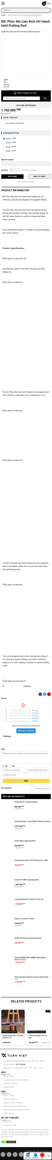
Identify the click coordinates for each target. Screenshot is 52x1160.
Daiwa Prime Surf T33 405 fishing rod (13, 1036)
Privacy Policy (9, 1076)
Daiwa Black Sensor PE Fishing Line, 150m (31, 860)
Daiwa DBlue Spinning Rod (25, 841)
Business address (11, 1099)
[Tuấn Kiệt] (24, 4)
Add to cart (39, 176)
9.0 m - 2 (11, 151)
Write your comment (26, 731)
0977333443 (21, 1064)
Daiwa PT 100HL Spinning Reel (27, 880)
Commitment (9, 1087)
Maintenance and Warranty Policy (17, 1110)
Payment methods (11, 1083)
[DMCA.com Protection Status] (8, 1141)
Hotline (26, 105)
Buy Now (12, 176)
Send (45, 98)
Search (33, 788)
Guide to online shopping (13, 1103)
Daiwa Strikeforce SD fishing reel (28, 938)
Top (48, 1156)
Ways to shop (9, 1095)
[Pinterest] (49, 694)
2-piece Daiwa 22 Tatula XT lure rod (29, 899)
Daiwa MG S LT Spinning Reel (26, 802)
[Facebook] (40, 694)
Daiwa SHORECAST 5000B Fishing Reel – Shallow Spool (31, 958)
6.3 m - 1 (11, 139)
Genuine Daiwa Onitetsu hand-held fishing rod (31, 978)
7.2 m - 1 (11, 143)
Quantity (4, 170)
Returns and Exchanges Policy (15, 1106)
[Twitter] (44, 694)
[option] (26, 53)
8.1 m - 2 (11, 147)
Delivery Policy (9, 1113)
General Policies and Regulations (16, 1080)
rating (35, 710)
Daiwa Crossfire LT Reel (24, 919)
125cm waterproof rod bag (38, 1036)
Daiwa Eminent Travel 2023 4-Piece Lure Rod (32, 821)
